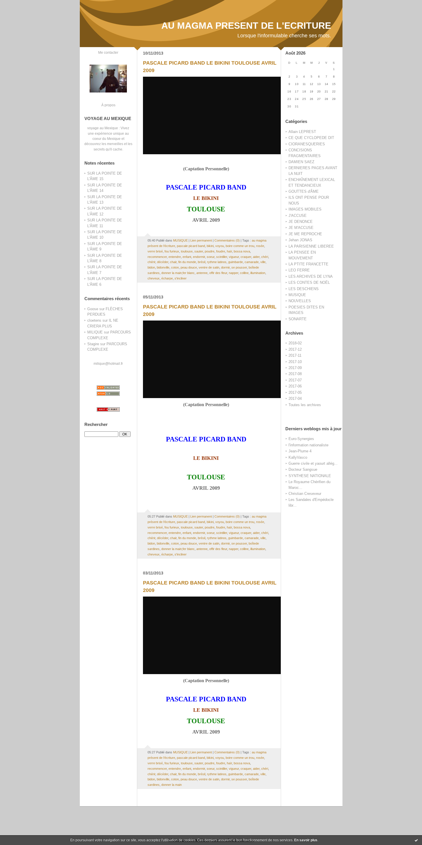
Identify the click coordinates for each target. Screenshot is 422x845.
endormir (199, 256)
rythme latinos (217, 262)
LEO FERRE (299, 270)
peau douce (189, 267)
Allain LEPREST (302, 132)
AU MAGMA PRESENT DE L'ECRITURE (246, 25)
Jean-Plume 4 (300, 451)
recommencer (157, 256)
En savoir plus (306, 840)
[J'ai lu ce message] (416, 840)
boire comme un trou (240, 246)
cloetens (94, 320)
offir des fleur (218, 273)
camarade (252, 262)
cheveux (154, 278)
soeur (210, 256)
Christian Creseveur (305, 493)
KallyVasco (298, 457)
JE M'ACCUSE (301, 227)
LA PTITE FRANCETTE (308, 264)
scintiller (221, 256)
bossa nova (242, 251)
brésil (201, 262)
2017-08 (295, 374)
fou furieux (171, 251)
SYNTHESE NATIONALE (310, 476)
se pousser (239, 267)
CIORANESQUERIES (307, 144)
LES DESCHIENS (304, 289)
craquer (246, 256)
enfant (187, 256)
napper (233, 273)
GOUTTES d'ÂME (304, 191)
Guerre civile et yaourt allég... (313, 463)
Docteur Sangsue (303, 469)
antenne (202, 273)
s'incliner (181, 278)
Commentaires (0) (227, 240)
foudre (220, 251)
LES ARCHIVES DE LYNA (311, 276)
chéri (264, 256)
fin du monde (187, 262)
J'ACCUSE (298, 215)
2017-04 (295, 398)
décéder (162, 262)
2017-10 (295, 362)
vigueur (234, 256)
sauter (198, 251)
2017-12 (295, 349)
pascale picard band (191, 246)
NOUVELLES (300, 301)
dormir (225, 267)
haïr (229, 251)
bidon (151, 267)
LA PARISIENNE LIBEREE (311, 246)
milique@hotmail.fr (108, 363)
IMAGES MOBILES (305, 209)
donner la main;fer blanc (178, 273)
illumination (257, 273)
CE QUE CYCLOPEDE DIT (311, 138)
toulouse (187, 251)
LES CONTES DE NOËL (309, 282)
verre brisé (155, 251)
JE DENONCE (301, 221)
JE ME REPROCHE (305, 234)
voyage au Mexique (102, 128)
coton (175, 267)
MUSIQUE (297, 295)
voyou (219, 246)
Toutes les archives (305, 405)
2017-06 (295, 386)
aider (256, 256)
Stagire (93, 344)
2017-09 (295, 368)
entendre (175, 256)
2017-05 (295, 392)
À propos (108, 105)
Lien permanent (201, 240)
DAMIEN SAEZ (301, 162)
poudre (209, 251)
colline (244, 273)
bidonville (163, 267)
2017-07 (295, 380)
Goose (92, 309)
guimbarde (235, 262)
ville (263, 262)
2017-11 (295, 355)
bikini (210, 246)
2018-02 (295, 343)
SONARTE (298, 319)
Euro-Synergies (301, 439)
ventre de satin (209, 267)
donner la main (171, 784)
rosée (260, 246)
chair (173, 262)
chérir (151, 262)
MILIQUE (95, 332)
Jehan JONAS (300, 240)
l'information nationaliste (308, 445)
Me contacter (108, 52)
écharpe (167, 278)
